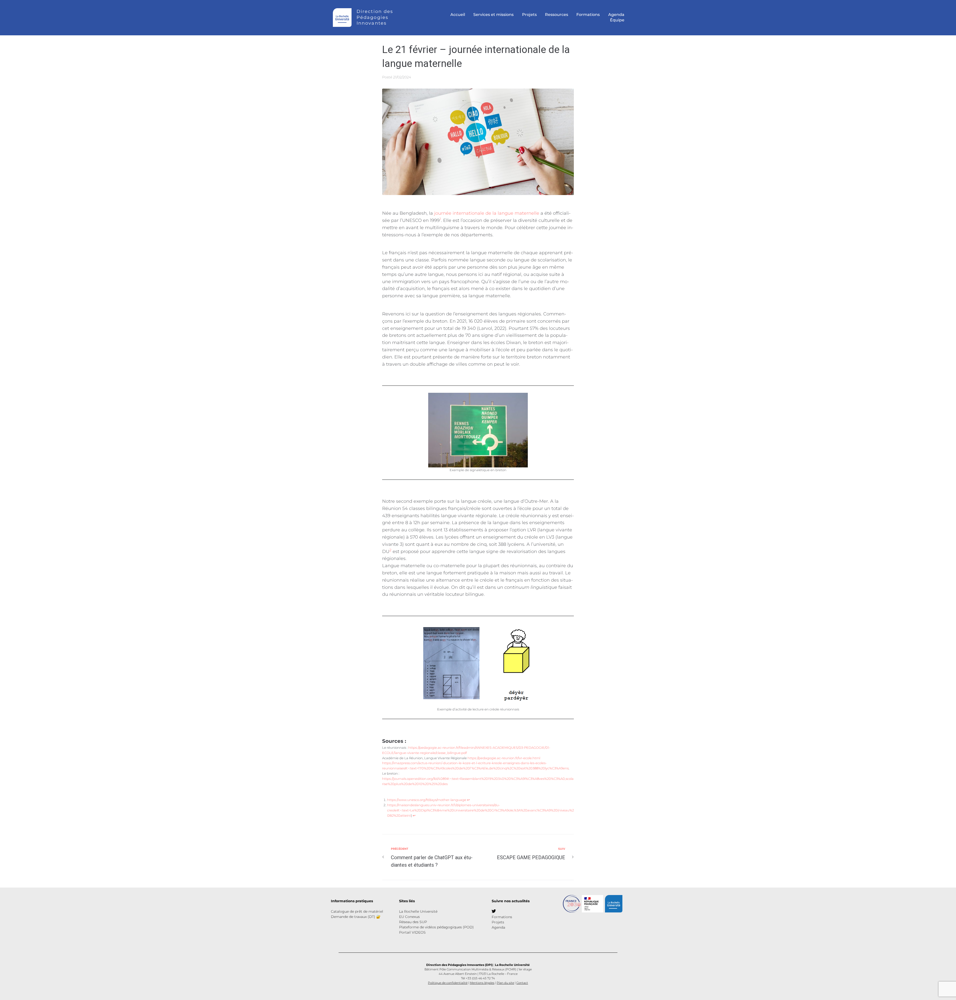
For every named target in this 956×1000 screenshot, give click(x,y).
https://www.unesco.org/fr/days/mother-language (426, 800)
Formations (502, 917)
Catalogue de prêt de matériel (357, 911)
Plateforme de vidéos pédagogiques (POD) (436, 927)
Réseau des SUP (413, 922)
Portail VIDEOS (412, 932)
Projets (498, 922)
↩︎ (468, 800)
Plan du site (505, 983)
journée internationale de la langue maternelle (486, 213)
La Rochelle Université (418, 911)
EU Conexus (409, 916)
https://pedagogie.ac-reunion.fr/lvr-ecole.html (504, 758)
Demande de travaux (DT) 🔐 (355, 916)
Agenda (498, 927)
